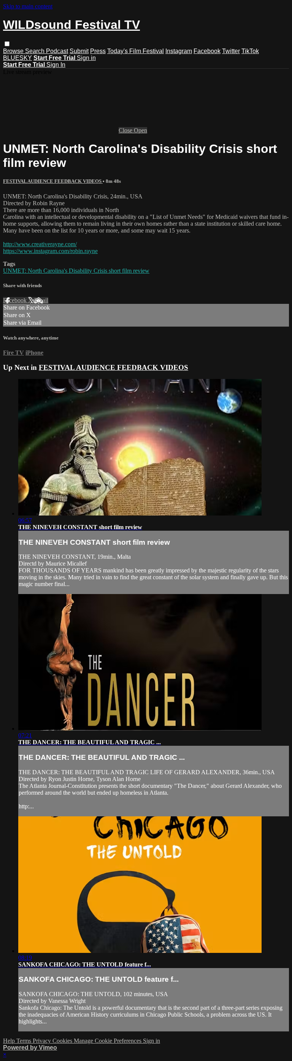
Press (98, 51)
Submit (79, 51)
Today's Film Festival (135, 51)
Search (35, 51)
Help (9, 1040)
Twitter (231, 51)
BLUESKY (17, 58)
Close (126, 130)
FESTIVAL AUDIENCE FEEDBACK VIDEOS (53, 181)
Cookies (63, 1040)
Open (140, 130)
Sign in (86, 58)
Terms (24, 1040)
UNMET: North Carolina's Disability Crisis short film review (76, 270)
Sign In (55, 64)
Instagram (178, 51)
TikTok (250, 51)
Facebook (207, 51)
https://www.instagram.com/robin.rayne (50, 251)
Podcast (57, 51)
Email (41, 300)
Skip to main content (27, 6)
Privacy (42, 1040)
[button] (7, 43)
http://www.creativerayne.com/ (40, 244)
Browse (14, 51)
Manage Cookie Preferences (108, 1040)
